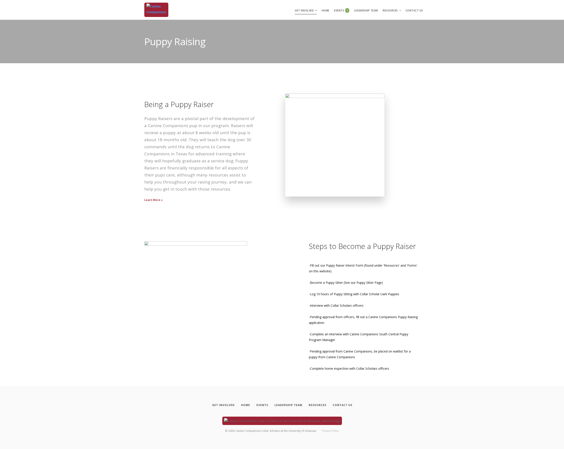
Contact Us (414, 10)
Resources (390, 10)
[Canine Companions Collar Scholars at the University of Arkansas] (156, 10)
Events (341, 10)
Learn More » (153, 200)
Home (325, 10)
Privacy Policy (330, 431)
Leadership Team (366, 10)
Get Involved (304, 10)
